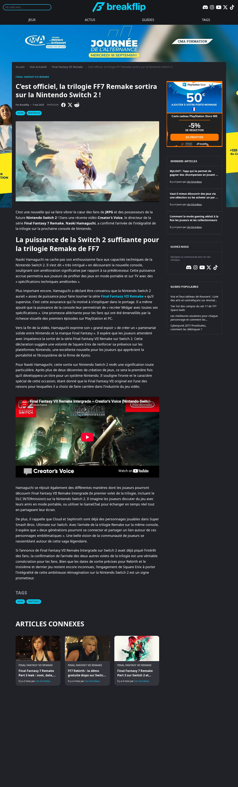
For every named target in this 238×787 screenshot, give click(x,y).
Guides (148, 19)
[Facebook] (63, 105)
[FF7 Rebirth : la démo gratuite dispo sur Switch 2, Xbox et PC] (87, 661)
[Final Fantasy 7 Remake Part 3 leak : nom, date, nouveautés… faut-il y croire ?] (38, 661)
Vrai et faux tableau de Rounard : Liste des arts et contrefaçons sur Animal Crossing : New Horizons (194, 298)
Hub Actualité (38, 67)
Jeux (32, 19)
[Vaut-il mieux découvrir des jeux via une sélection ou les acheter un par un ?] (194, 200)
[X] (225, 7)
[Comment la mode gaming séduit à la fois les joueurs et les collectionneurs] (194, 223)
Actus (90, 19)
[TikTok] (232, 7)
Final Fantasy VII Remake (67, 67)
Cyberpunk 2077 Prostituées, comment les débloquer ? (188, 327)
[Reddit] (77, 105)
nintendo (34, 113)
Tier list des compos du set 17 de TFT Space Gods (194, 308)
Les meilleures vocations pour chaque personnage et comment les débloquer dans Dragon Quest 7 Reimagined (194, 318)
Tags (206, 19)
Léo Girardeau (43, 681)
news (20, 113)
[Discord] (205, 7)
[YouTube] (219, 7)
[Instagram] (212, 7)
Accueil (20, 67)
